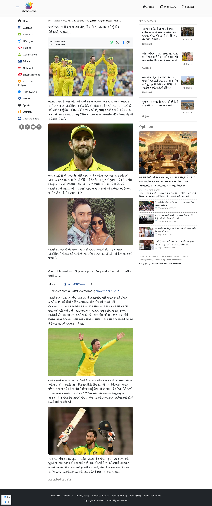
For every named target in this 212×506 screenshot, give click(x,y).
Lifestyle (27, 41)
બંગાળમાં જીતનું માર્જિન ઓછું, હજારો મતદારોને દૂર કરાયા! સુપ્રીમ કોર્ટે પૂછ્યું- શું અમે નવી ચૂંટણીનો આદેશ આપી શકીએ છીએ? (160, 83)
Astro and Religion (26, 83)
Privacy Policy (166, 257)
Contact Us (153, 257)
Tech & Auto (29, 92)
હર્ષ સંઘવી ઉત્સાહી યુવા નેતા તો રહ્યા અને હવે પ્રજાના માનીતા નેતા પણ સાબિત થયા (175, 230)
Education (28, 61)
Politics (26, 48)
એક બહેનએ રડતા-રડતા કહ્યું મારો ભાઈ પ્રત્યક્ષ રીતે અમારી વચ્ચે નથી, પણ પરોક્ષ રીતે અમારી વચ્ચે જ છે (160, 57)
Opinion (27, 112)
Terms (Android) (146, 260)
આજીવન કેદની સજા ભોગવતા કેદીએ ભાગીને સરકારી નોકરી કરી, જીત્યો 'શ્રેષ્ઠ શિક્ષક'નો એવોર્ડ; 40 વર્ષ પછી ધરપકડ (159, 34)
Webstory (169, 7)
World (26, 98)
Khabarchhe (58, 41)
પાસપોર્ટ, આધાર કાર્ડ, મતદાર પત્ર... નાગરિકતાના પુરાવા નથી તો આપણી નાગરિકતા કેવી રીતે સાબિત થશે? (174, 243)
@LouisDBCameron (77, 285)
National (27, 68)
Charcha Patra (30, 118)
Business (27, 34)
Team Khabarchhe (174, 260)
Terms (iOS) (160, 260)
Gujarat (27, 28)
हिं (8, 502)
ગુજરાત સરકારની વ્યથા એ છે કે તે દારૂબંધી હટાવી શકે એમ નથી (160, 104)
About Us (143, 257)
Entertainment (31, 75)
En (8, 497)
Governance (29, 54)
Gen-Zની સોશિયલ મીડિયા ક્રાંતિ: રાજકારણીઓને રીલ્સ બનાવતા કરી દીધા (174, 204)
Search (189, 7)
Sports (26, 105)
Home (150, 7)
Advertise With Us (181, 257)
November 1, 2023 (108, 291)
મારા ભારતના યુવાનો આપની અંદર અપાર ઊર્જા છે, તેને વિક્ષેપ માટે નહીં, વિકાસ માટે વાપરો (174, 217)
